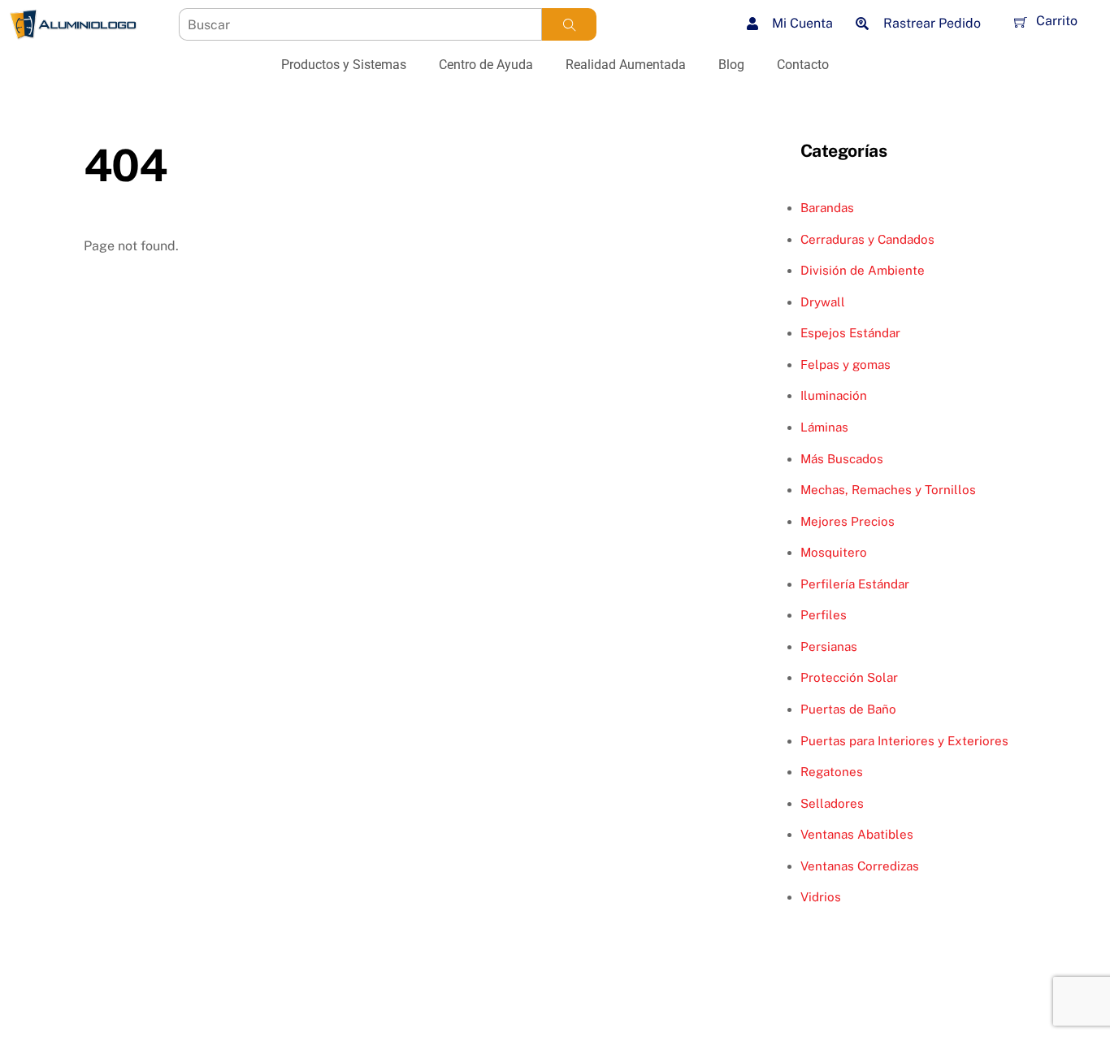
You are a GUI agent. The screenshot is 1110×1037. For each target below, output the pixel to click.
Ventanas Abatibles (856, 834)
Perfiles (823, 615)
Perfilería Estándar (854, 584)
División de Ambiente (862, 270)
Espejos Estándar (850, 333)
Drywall (822, 302)
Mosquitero (833, 552)
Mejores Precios (847, 521)
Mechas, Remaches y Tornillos (888, 490)
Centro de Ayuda (486, 64)
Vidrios (820, 897)
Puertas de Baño (848, 709)
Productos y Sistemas (343, 64)
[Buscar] (569, 24)
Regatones (831, 772)
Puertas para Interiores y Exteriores (904, 741)
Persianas (828, 646)
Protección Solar (849, 677)
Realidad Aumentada (626, 64)
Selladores (832, 803)
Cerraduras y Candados (867, 239)
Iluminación (833, 395)
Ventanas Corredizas (859, 866)
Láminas (824, 427)
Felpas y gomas (845, 364)
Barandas (827, 208)
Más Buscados (841, 459)
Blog (731, 64)
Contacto (803, 64)
